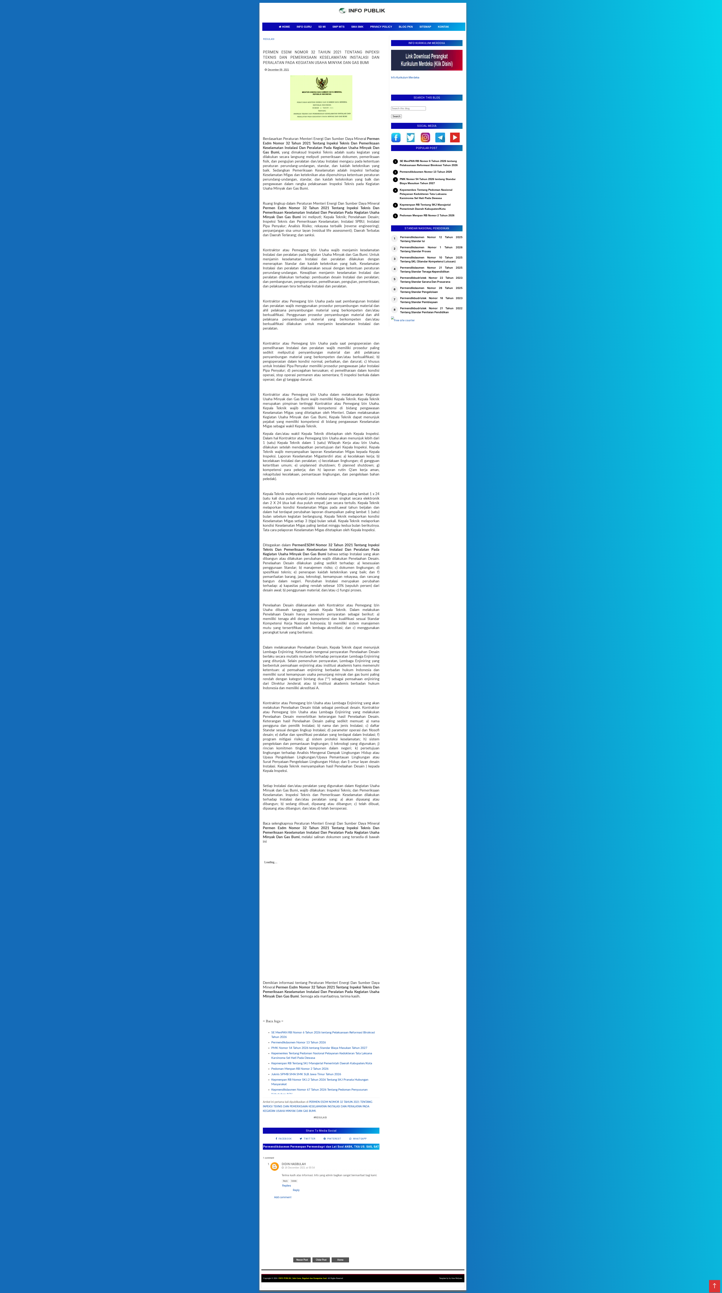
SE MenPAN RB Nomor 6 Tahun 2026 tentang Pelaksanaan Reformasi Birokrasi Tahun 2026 (429, 163)
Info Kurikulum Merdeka (405, 77)
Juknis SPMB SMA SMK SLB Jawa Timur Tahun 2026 (306, 1074)
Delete (294, 1181)
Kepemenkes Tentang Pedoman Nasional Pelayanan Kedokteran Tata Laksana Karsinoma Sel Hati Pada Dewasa (426, 194)
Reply (285, 1181)
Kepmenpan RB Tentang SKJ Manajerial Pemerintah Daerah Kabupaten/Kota (321, 1063)
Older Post (321, 1260)
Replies (286, 1185)
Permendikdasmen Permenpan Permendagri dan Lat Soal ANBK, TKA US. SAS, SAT (321, 1146)
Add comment (282, 1197)
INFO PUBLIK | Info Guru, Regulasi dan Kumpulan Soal (302, 1278)
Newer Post (302, 1260)
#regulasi (320, 1117)
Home (340, 1260)
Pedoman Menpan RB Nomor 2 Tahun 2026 (299, 1068)
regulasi (268, 39)
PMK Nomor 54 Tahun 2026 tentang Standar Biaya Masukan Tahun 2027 (319, 1047)
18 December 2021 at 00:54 (300, 1167)
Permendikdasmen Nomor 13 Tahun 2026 (298, 1042)
